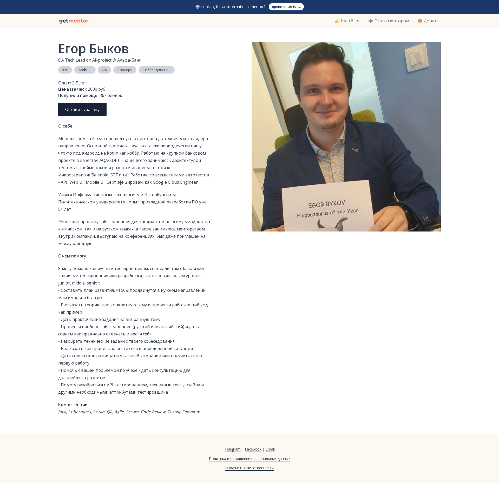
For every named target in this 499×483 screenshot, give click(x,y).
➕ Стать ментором (388, 21)
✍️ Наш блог (347, 21)
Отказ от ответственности (249, 467)
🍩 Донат (427, 21)
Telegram (233, 449)
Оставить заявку (82, 109)
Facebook (253, 449)
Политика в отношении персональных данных (249, 458)
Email (270, 449)
